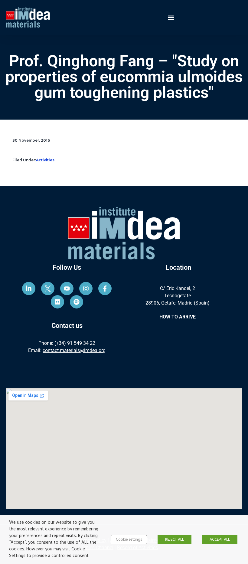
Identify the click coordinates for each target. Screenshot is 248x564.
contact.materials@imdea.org (74, 350)
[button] (171, 17)
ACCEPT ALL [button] (220, 539)
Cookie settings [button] (129, 539)
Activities (45, 160)
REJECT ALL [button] (174, 539)
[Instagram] (86, 288)
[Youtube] (66, 288)
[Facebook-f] (105, 288)
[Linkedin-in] (28, 288)
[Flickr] (57, 301)
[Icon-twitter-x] (47, 288)
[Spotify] (76, 301)
